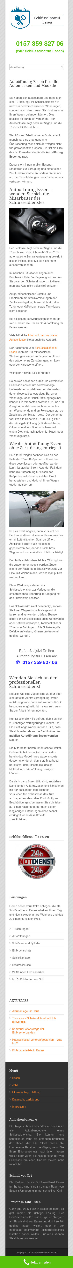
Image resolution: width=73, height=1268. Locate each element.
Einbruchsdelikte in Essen (28, 1050)
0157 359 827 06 (39, 43)
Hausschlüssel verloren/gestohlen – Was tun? (37, 1041)
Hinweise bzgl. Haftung (26, 1092)
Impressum (19, 1106)
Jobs (15, 1085)
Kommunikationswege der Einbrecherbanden (28, 1030)
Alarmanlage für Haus (25, 1011)
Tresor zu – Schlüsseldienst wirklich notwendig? (34, 1020)
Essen (16, 1078)
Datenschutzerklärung (25, 1099)
